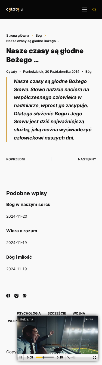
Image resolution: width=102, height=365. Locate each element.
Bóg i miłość (19, 257)
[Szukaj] (94, 9)
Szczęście (57, 313)
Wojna (79, 313)
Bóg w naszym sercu (28, 204)
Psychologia (29, 313)
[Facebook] (8, 296)
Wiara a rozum (21, 230)
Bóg (88, 71)
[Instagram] (16, 296)
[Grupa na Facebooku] (25, 296)
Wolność (16, 321)
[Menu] (84, 9)
